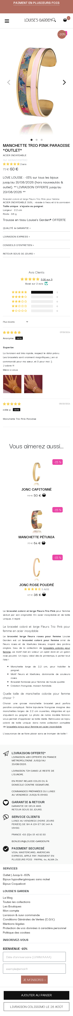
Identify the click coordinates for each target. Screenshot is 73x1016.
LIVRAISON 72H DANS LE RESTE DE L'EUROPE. (33, 772)
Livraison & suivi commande (21, 915)
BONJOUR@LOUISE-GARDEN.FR (30, 841)
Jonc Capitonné (36, 489)
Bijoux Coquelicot (14, 883)
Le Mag (7, 897)
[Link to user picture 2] (33, 384)
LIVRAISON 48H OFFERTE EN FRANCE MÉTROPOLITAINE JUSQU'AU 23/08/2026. (34, 760)
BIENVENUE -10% (15, 948)
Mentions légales (14, 923)
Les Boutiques (12, 906)
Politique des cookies (16, 932)
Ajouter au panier (36, 994)
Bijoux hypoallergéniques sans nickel (26, 879)
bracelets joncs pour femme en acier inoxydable (34, 726)
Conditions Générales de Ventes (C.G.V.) (29, 919)
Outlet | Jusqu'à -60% (16, 874)
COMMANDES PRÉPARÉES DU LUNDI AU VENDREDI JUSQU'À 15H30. (33, 793)
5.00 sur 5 (47, 279)
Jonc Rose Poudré (36, 584)
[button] (11, 164)
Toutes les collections (16, 901)
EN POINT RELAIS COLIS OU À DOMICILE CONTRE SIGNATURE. (31, 782)
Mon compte (11, 910)
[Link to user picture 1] (12, 384)
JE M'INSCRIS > (34, 979)
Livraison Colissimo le (36, 1006)
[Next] (64, 82)
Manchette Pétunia (36, 536)
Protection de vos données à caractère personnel (34, 928)
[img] (12, 332)
